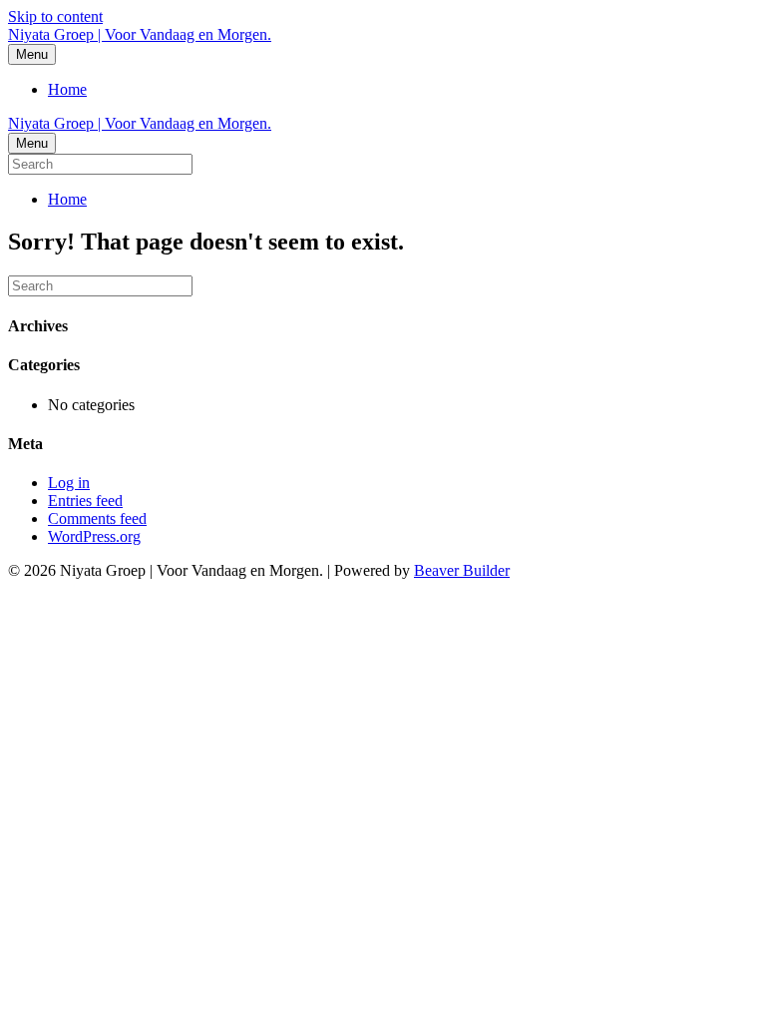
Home (67, 89)
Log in (69, 482)
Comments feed (97, 518)
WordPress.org (94, 536)
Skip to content (55, 16)
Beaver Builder (462, 570)
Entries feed (85, 500)
